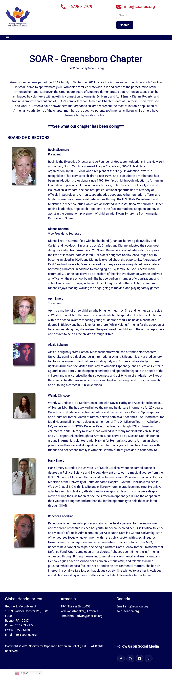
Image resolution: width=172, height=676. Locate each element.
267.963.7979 (80, 6)
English (23, 673)
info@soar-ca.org (136, 606)
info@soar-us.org (139, 6)
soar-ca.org (131, 611)
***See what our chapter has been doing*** (86, 126)
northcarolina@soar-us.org (86, 68)
